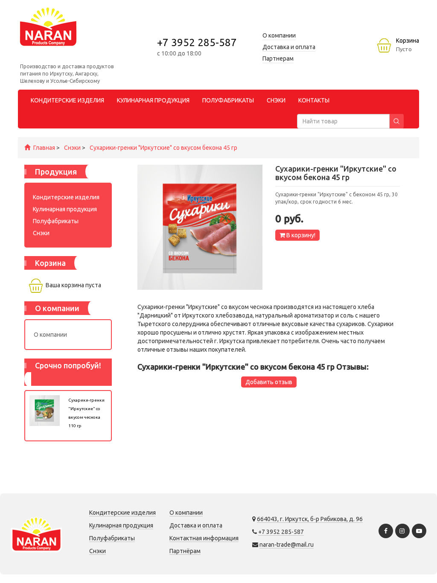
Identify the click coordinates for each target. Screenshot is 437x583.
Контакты (313, 100)
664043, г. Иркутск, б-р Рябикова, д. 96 (310, 519)
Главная (44, 147)
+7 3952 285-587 (197, 42)
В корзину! (300, 235)
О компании (50, 334)
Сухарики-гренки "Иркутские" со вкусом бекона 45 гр (163, 147)
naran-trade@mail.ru (286, 544)
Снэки (72, 147)
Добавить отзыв (268, 382)
